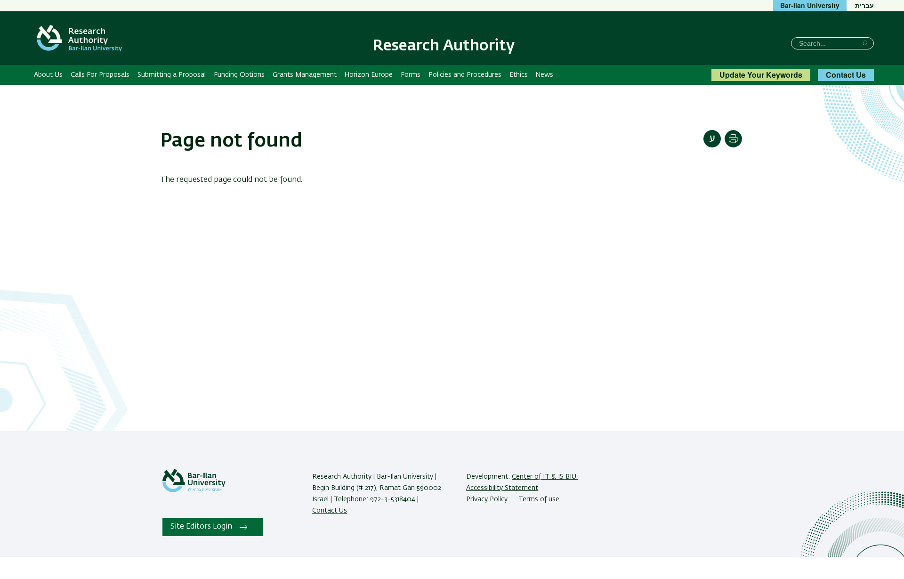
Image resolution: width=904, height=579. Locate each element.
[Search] (865, 43)
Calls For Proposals (100, 75)
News (544, 75)
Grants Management (305, 75)
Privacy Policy (487, 499)
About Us (48, 75)
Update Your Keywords (760, 74)
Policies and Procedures (464, 75)
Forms (410, 75)
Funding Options (239, 75)
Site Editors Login (201, 526)
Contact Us (846, 74)
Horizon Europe (368, 75)
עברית (864, 5)
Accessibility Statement (502, 488)
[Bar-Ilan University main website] (194, 490)
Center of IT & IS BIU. (545, 476)
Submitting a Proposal (171, 75)
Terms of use (538, 499)
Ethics (518, 75)
